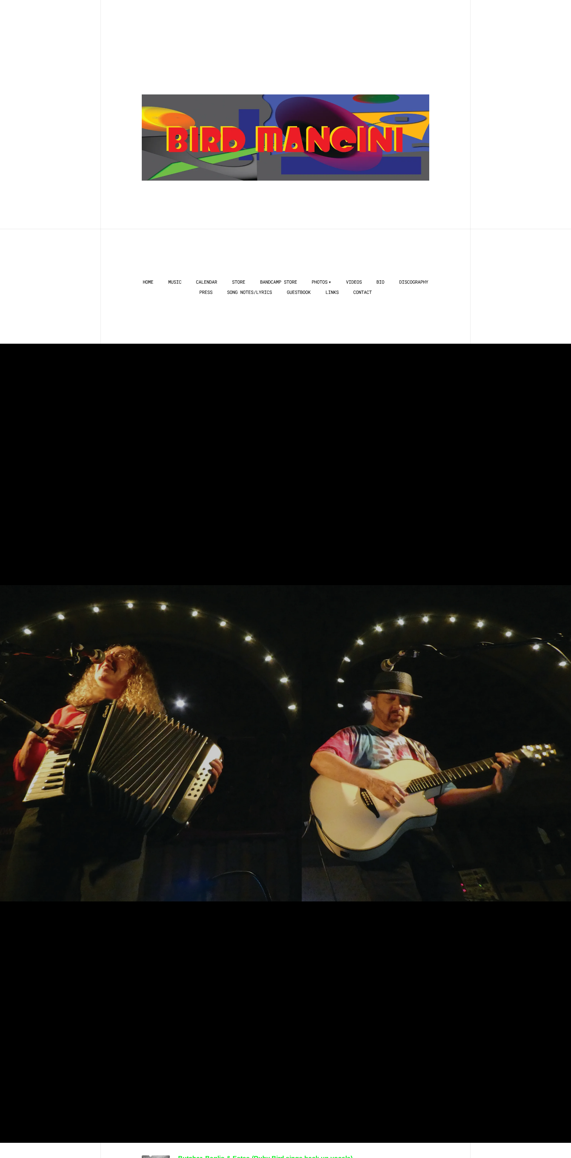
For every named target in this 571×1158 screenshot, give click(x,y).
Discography (413, 282)
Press (205, 292)
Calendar (206, 282)
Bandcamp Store (278, 282)
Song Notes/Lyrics (249, 292)
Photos (319, 282)
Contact (362, 292)
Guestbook (299, 292)
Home (148, 282)
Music (174, 282)
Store (238, 282)
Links (332, 292)
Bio (380, 282)
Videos (354, 282)
